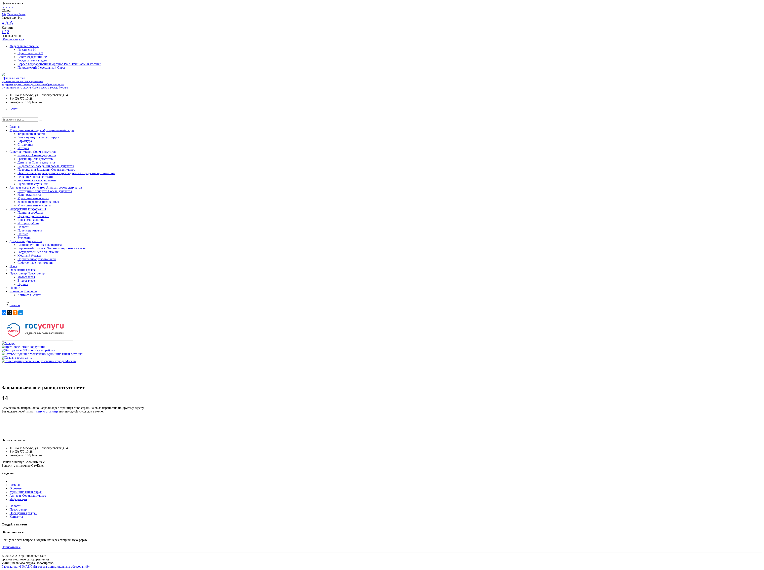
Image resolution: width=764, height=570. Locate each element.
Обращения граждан (23, 269)
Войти (14, 109)
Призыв (23, 234)
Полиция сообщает (30, 212)
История (23, 148)
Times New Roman (16, 14)
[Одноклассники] (15, 312)
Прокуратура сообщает (33, 216)
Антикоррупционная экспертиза (40, 244)
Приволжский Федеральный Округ (42, 67)
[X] (9, 312)
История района (28, 223)
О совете (15, 488)
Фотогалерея (26, 277)
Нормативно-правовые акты (37, 259)
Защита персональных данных (38, 201)
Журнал (23, 284)
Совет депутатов (21, 151)
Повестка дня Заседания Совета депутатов (46, 169)
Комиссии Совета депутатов (37, 155)
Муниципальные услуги (34, 205)
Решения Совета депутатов (36, 176)
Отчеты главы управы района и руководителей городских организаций (66, 173)
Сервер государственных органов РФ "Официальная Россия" (59, 64)
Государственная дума (33, 60)
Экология (24, 237)
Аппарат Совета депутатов (28, 495)
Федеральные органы (24, 46)
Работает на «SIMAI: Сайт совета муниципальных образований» (46, 566)
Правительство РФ (30, 53)
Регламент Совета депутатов (37, 180)
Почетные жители (30, 230)
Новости (23, 227)
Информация (18, 209)
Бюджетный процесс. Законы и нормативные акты (52, 248)
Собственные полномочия (35, 262)
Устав (13, 266)
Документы (17, 241)
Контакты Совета (29, 295)
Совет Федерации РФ (32, 56)
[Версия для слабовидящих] (5, 115)
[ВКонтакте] (4, 312)
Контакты (16, 291)
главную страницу (45, 411)
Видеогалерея (27, 280)
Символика (25, 144)
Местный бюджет (29, 255)
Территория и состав (32, 133)
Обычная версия (13, 39)
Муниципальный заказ (33, 198)
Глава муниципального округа (38, 137)
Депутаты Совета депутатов (37, 162)
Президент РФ (27, 49)
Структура (25, 141)
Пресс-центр (18, 273)
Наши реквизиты (29, 194)
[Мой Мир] (20, 312)
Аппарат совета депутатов (27, 187)
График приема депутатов (35, 158)
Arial (4, 14)
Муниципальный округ (26, 130)
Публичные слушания (33, 184)
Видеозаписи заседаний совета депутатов (46, 166)
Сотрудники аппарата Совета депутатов (45, 191)
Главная (15, 126)
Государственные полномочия (38, 252)
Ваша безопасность (31, 219)
